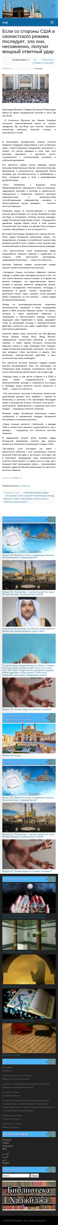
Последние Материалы (15, 519)
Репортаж (6, 1071)
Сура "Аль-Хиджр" (11, 1055)
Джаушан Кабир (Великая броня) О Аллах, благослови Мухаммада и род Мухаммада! (24, 916)
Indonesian (7, 1145)
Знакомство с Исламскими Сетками (17, 1087)
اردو (4, 1159)
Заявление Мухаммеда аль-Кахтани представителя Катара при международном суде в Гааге (28, 629)
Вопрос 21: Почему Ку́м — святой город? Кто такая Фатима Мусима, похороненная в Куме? (28, 593)
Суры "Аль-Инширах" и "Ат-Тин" (18, 1020)
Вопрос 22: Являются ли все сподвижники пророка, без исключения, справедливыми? (28, 556)
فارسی (5, 1153)
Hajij (5, 22)
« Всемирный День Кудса (36, 492)
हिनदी (4, 1148)
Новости (26, 485)
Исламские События (11, 1096)
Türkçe (5, 1142)
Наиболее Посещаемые (15, 879)
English (5, 1162)
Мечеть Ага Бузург (11, 755)
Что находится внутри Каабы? (17, 951)
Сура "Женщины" (11, 986)
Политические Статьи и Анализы (17, 1076)
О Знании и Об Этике (11, 1124)
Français (6, 1139)
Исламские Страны (10, 1092)
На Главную (7, 1067)
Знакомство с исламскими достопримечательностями (17, 717)
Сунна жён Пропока (11, 1119)
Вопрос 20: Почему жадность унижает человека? (27, 709)
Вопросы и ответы (13, 762)
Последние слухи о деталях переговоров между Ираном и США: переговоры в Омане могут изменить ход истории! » (29, 498)
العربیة (5, 1156)
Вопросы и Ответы (10, 1127)
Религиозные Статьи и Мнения (16, 1079)
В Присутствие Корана (12, 1116)
